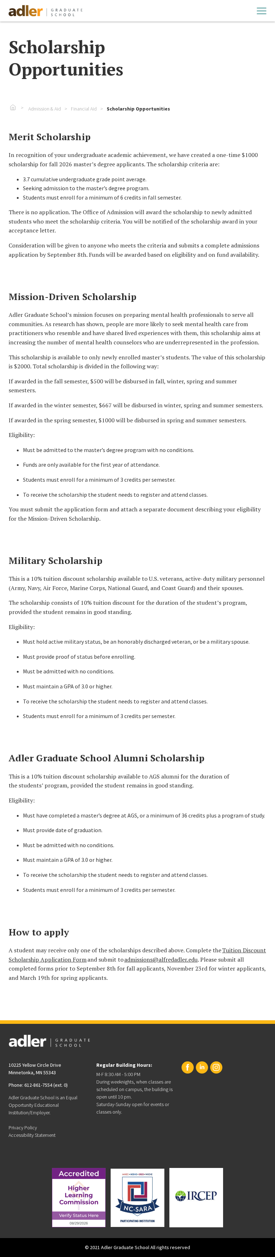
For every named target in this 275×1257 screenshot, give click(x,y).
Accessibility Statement (32, 1135)
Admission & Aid (44, 108)
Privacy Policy (23, 1127)
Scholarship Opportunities (138, 108)
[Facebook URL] (188, 1067)
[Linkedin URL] (202, 1067)
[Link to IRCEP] (196, 1197)
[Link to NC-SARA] (137, 1198)
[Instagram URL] (216, 1067)
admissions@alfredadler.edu (161, 959)
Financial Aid (84, 108)
